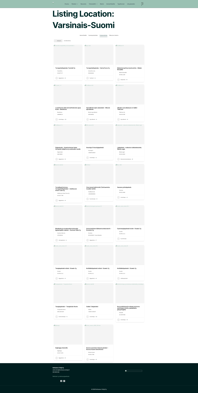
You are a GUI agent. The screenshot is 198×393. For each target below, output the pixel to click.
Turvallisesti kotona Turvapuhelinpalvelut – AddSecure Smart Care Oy (66, 188)
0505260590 (91, 114)
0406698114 (60, 114)
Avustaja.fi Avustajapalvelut (95, 147)
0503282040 (91, 73)
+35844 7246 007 (92, 311)
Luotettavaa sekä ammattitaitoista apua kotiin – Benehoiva (68, 108)
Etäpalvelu (123, 79)
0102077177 (60, 73)
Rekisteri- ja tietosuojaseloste (61, 376)
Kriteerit (59, 40)
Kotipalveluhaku (103, 35)
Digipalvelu (61, 78)
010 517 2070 (60, 353)
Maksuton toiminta (113, 35)
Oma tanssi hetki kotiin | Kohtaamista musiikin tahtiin (98, 188)
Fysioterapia (92, 199)
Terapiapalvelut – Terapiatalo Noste (66, 306)
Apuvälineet (92, 119)
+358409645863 (91, 194)
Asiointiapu (61, 119)
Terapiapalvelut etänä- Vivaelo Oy (66, 268)
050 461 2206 (122, 74)
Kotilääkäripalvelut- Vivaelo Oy (126, 268)
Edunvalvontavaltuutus (126, 159)
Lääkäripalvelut (124, 278)
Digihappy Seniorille (61, 348)
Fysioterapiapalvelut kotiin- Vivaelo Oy (129, 228)
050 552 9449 (122, 192)
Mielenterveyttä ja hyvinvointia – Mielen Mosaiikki (129, 68)
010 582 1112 (122, 233)
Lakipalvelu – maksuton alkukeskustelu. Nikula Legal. (129, 148)
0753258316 (60, 235)
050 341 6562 (122, 154)
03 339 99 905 (122, 314)
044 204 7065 (122, 114)
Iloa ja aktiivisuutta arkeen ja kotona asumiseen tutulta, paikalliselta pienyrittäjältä (128, 308)
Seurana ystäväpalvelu (124, 187)
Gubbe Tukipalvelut (92, 306)
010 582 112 (91, 273)
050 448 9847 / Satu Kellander (95, 235)
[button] (77, 4)
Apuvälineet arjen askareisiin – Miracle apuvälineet (98, 108)
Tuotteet (92, 78)
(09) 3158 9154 (60, 311)
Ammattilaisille (83, 35)
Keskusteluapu (62, 316)
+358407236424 (91, 152)
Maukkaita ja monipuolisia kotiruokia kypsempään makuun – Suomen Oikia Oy (68, 229)
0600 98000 (59, 154)
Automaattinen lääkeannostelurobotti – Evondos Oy (98, 229)
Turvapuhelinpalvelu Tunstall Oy (65, 68)
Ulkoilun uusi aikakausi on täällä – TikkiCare (127, 108)
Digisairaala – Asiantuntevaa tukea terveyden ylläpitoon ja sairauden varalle (67, 148)
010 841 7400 (91, 354)
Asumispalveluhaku (93, 35)
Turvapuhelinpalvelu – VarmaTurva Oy (98, 68)
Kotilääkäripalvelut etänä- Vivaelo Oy (97, 268)
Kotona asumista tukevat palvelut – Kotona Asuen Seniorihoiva (97, 348)
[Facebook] (61, 381)
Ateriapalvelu (62, 240)
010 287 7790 (60, 195)
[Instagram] (64, 381)
